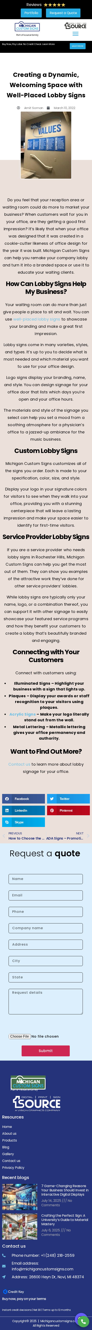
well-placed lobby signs (36, 319)
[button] (75, 34)
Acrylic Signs (22, 714)
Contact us (19, 764)
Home (7, 1126)
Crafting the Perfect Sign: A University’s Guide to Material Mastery (64, 1219)
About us (9, 1133)
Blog (5, 1147)
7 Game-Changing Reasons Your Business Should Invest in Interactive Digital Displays (65, 1190)
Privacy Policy (13, 1167)
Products (9, 1140)
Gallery (8, 1154)
